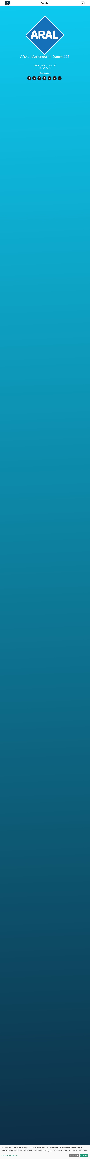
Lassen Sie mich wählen (10, 1156)
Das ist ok (83, 1156)
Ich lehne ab (74, 1156)
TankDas (44, 3)
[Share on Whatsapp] (39, 78)
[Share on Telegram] (44, 78)
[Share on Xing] (60, 78)
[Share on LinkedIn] (55, 78)
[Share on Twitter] (34, 78)
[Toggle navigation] (83, 3)
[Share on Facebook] (29, 78)
